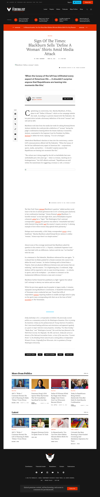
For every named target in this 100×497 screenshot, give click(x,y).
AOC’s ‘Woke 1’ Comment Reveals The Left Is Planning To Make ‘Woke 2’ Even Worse (20, 397)
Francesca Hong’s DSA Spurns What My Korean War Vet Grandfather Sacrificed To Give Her (39, 397)
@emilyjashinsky (38, 99)
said (45, 224)
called (59, 214)
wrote (64, 231)
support (36, 295)
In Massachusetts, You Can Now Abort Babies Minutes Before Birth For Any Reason (59, 435)
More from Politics (22, 373)
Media (60, 354)
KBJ (40, 354)
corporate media (30, 354)
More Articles (67, 98)
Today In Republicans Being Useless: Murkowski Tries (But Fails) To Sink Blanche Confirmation (78, 398)
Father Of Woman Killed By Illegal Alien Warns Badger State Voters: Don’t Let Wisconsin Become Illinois (59, 398)
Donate (78, 2)
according (28, 300)
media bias (69, 354)
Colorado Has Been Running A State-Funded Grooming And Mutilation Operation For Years (79, 436)
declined (28, 136)
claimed (41, 209)
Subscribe (88, 2)
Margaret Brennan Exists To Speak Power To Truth (39, 433)
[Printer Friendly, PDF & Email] (15, 139)
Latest (15, 412)
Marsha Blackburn (50, 354)
